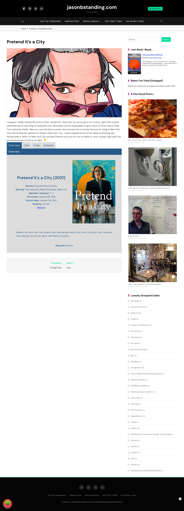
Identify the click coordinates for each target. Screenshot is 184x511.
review (134, 428)
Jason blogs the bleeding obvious (146, 373)
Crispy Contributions (140, 325)
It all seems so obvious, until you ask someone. (149, 188)
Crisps (134, 319)
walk (133, 458)
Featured (135, 337)
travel (133, 446)
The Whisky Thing (135, 21)
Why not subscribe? (50, 21)
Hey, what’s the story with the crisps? (145, 140)
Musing (134, 404)
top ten (134, 440)
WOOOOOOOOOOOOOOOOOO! (145, 470)
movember (136, 397)
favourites (135, 331)
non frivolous (136, 410)
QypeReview (136, 416)
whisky (134, 464)
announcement (137, 306)
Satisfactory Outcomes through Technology (150, 434)
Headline (135, 361)
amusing (134, 300)
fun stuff (134, 343)
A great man (133, 236)
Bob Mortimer (155, 57)
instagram (135, 367)
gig (132, 355)
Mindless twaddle (139, 385)
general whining (138, 349)
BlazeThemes (116, 502)
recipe (134, 422)
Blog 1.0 (134, 313)
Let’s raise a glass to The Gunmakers (144, 284)
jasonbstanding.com (92, 7)
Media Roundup (138, 379)
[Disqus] (64, 307)
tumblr (134, 452)
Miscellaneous (91, 21)
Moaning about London (141, 391)
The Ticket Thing (113, 21)
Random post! (72, 21)
